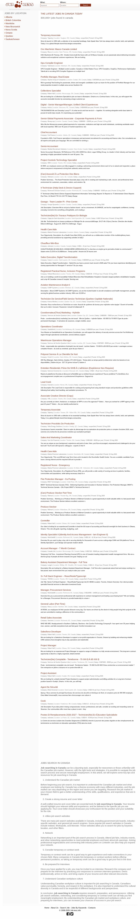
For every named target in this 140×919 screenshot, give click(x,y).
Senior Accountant (49, 146)
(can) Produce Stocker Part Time (56, 493)
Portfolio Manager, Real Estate (55, 77)
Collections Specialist (51, 91)
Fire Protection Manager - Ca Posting (58, 479)
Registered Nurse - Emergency (55, 465)
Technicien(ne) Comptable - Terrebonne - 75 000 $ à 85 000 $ (70, 659)
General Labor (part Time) (53, 604)
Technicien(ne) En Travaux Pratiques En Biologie (64, 215)
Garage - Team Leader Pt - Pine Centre (59, 202)
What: (42, 2)
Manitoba (10, 23)
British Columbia (13, 20)
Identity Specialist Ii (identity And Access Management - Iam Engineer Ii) (74, 534)
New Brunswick (13, 26)
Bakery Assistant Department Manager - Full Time (64, 562)
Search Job (64, 908)
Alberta (9, 17)
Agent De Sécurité (49, 687)
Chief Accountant (49, 132)
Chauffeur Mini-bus (50, 243)
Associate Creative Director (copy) (57, 396)
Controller (45, 520)
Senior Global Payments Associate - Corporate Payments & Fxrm (71, 118)
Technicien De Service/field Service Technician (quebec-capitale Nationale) (77, 299)
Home (46, 908)
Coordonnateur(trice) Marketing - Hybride (60, 312)
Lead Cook (46, 382)
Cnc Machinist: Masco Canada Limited (59, 49)
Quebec (9, 36)
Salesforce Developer (51, 631)
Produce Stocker (48, 507)
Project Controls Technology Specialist (59, 160)
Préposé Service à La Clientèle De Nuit (59, 354)
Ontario (9, 33)
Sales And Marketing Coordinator (56, 437)
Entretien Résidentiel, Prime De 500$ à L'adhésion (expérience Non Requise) (77, 368)
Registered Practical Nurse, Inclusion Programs (63, 271)
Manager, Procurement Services (56, 590)
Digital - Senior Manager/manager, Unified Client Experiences (69, 104)
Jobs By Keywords (79, 908)
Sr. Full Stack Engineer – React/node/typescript (63, 576)
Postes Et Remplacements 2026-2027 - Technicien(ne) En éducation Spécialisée (79, 715)
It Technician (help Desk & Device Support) (61, 188)
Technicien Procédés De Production (57, 423)
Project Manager (48, 645)
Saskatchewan (13, 39)
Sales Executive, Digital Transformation (59, 257)
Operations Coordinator (52, 326)
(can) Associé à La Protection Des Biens (60, 174)
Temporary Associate (50, 35)
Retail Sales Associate (51, 618)
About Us (54, 908)
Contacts (92, 908)
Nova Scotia (11, 29)
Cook (43, 701)
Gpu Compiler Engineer (52, 63)
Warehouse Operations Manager (56, 340)
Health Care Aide (49, 229)
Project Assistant (48, 673)
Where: (63, 2)
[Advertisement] (80, 26)
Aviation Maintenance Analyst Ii (55, 285)
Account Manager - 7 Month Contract (58, 548)
